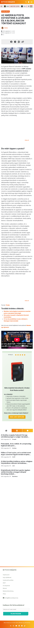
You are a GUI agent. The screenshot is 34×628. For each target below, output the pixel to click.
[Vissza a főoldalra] (8, 1)
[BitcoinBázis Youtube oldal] (16, 626)
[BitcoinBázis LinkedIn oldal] (19, 626)
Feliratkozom (16, 613)
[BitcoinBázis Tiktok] (24, 626)
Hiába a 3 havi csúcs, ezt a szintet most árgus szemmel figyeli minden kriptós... (16, 453)
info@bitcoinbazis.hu (11, 598)
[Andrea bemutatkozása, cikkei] (2, 28)
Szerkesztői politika (8, 580)
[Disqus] (17, 501)
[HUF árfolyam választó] (31, 6)
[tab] (6, 430)
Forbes (8, 305)
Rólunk (5, 588)
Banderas (15, 476)
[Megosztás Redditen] (19, 42)
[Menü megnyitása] (31, 2)
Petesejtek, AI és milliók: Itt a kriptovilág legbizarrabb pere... (16, 445)
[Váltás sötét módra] (29, 2)
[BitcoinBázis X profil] (10, 626)
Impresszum (6, 574)
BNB (10, 6)
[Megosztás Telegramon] (15, 42)
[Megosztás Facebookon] (11, 42)
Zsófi (13, 457)
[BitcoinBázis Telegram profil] (22, 626)
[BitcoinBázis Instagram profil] (13, 626)
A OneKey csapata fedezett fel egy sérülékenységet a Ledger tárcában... (15, 436)
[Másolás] (22, 42)
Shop (4, 594)
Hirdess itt (27, 140)
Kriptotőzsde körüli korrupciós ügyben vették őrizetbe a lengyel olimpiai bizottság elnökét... (15, 472)
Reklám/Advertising (8, 591)
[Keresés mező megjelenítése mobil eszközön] (26, 2)
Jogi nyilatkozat (7, 577)
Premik (14, 439)
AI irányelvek (6, 585)
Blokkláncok (5, 11)
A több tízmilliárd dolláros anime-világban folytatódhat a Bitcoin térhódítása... (16, 462)
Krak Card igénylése (17, 417)
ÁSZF (4, 583)
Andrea (6, 28)
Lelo (13, 465)
